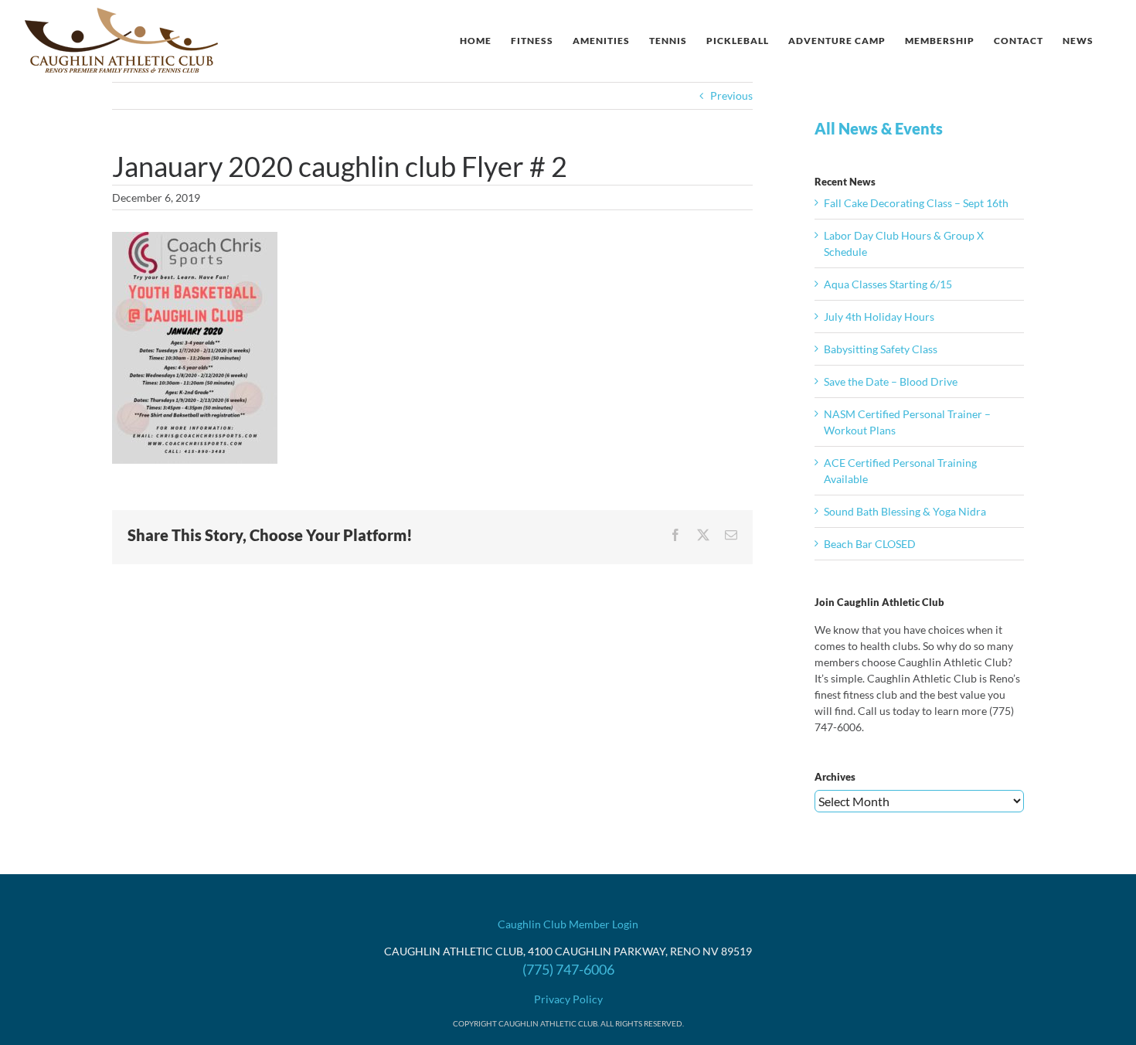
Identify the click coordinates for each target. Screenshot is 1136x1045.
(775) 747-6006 (568, 969)
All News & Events (879, 128)
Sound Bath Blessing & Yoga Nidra (905, 511)
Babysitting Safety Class (880, 349)
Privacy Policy (568, 999)
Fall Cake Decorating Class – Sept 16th (916, 202)
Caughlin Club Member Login (568, 924)
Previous (731, 95)
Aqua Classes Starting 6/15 (888, 284)
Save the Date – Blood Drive (890, 381)
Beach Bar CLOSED (870, 543)
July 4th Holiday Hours (879, 316)
